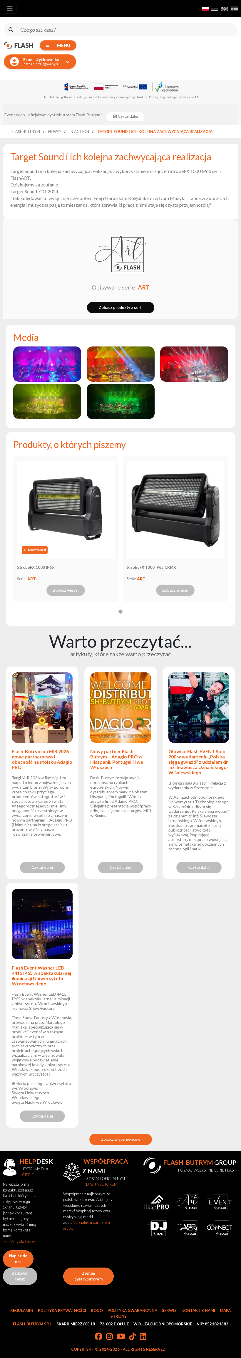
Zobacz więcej (66, 590)
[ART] (120, 254)
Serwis (169, 1310)
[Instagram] (109, 1337)
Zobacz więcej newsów (120, 1139)
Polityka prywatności (62, 1310)
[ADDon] (188, 1228)
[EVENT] (219, 1202)
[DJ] (156, 1228)
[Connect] (219, 1228)
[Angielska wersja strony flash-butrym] (224, 9)
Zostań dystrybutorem (88, 1276)
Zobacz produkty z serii (121, 307)
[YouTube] (121, 1337)
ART (144, 287)
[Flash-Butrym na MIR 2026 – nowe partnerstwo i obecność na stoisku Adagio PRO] (42, 710)
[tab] (120, 612)
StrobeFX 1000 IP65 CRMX (151, 567)
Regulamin (21, 1310)
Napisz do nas (18, 1258)
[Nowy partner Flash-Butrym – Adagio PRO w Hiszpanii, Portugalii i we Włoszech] (120, 710)
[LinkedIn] (143, 1337)
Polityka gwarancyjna (132, 1310)
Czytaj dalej (42, 867)
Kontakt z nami (198, 1310)
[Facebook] (98, 1337)
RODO (97, 1310)
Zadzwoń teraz (20, 1276)
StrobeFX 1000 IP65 (35, 567)
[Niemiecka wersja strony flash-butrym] (214, 9)
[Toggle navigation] (9, 9)
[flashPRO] (156, 1202)
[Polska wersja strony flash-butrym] (205, 9)
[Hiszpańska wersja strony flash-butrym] (234, 9)
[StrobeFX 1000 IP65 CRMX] (175, 510)
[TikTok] (132, 1337)
